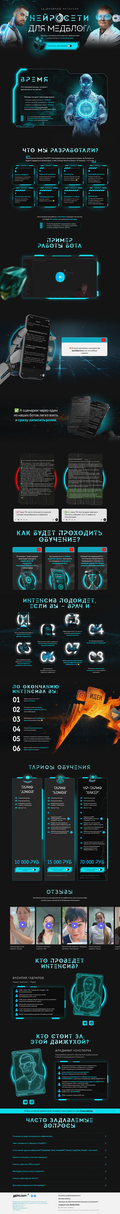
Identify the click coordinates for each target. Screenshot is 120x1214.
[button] (60, 277)
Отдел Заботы (86, 1111)
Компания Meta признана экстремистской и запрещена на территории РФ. (78, 1210)
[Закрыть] (117, 1111)
